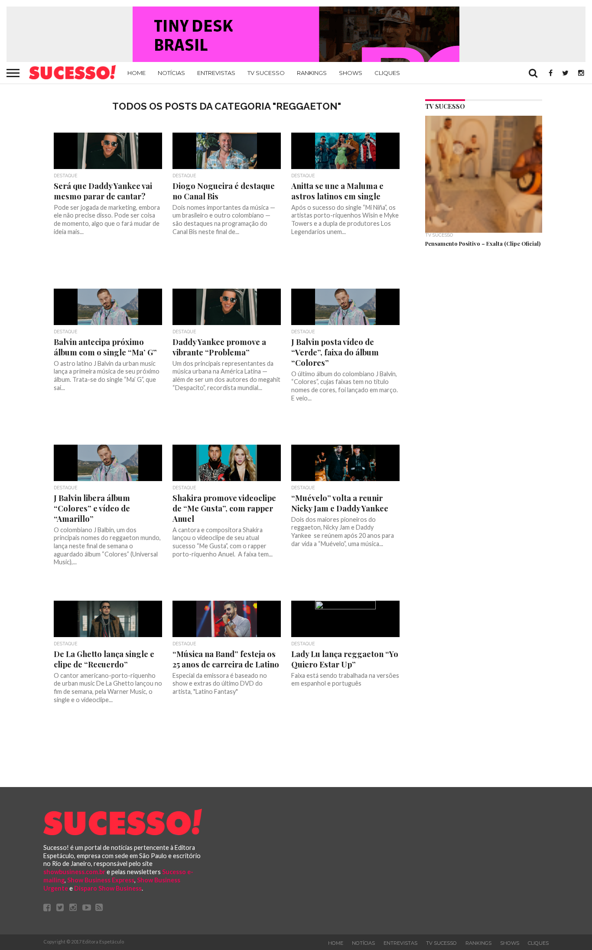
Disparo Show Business (108, 888)
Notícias (171, 72)
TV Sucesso (266, 72)
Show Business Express (100, 880)
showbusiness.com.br (74, 871)
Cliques (387, 72)
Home (136, 72)
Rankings (312, 72)
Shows (350, 72)
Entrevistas (216, 72)
